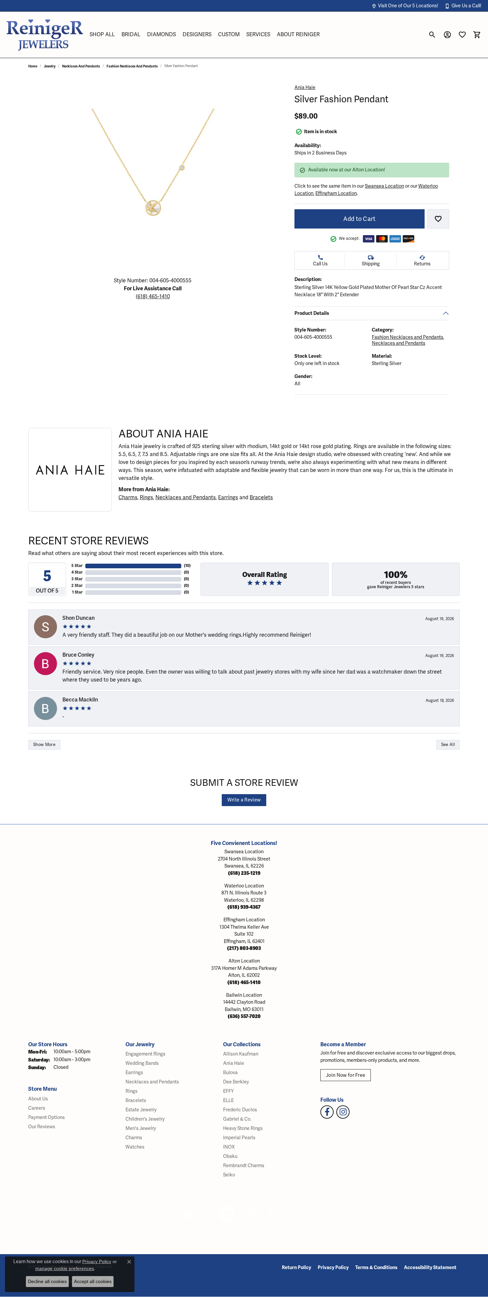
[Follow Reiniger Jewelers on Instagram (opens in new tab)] (343, 1112)
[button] (404, 6)
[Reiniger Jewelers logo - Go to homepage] (44, 35)
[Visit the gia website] (197, 1214)
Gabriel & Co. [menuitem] (237, 1119)
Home (32, 66)
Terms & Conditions (376, 1267)
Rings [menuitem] (131, 1091)
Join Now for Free (345, 1075)
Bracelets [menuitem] (135, 1100)
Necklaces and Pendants (81, 66)
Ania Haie (304, 87)
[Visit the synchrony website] (285, 1214)
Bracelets (261, 497)
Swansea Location (384, 186)
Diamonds (161, 34)
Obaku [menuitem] (230, 1156)
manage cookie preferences (64, 1268)
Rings (146, 497)
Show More (44, 744)
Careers (36, 1108)
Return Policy (296, 1267)
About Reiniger (298, 34)
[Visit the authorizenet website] (227, 1214)
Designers (197, 34)
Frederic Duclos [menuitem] (240, 1110)
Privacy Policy (333, 1267)
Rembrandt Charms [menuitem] (243, 1165)
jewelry (49, 66)
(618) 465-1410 (153, 296)
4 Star (77, 572)
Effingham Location (336, 193)
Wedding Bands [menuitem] (142, 1063)
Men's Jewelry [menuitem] (140, 1128)
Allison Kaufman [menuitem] (240, 1054)
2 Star (77, 585)
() (187, 565)
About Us (38, 1099)
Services (258, 34)
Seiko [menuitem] (229, 1175)
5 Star (77, 565)
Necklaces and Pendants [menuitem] (152, 1082)
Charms (128, 497)
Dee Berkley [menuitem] (236, 1082)
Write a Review (244, 800)
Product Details (311, 313)
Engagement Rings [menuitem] (145, 1054)
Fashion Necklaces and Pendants (132, 66)
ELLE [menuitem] (228, 1100)
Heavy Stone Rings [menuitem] (243, 1128)
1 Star (77, 592)
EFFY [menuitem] (228, 1091)
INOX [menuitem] (229, 1147)
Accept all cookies (93, 1281)
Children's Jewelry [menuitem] (145, 1119)
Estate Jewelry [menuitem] (141, 1110)
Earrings (228, 497)
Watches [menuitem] (134, 1147)
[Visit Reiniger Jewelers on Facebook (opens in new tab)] (327, 1112)
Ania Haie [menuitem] (233, 1063)
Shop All (102, 34)
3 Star (77, 579)
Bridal (131, 34)
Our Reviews (41, 1127)
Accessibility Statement (430, 1267)
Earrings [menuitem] (134, 1072)
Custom (229, 34)
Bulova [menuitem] (230, 1072)
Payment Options (46, 1117)
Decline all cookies (47, 1281)
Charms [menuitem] (133, 1138)
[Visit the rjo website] (252, 1214)
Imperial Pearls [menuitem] (239, 1138)
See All (448, 744)
